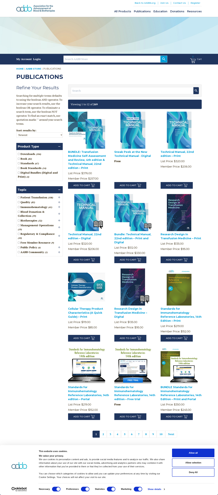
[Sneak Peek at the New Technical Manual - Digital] (132, 131)
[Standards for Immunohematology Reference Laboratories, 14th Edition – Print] (179, 287)
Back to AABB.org (145, 2)
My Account (24, 59)
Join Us (164, 2)
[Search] (163, 59)
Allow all (193, 453)
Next (171, 434)
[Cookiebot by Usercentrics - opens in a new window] (19, 489)
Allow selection (193, 462)
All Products (122, 11)
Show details (154, 489)
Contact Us (179, 2)
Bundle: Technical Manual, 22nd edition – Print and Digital (132, 238)
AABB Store (33, 68)
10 (160, 434)
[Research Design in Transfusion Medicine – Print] (179, 213)
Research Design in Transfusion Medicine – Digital (130, 312)
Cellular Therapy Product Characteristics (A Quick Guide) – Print (85, 312)
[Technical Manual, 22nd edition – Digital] (86, 213)
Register (195, 2)
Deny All (193, 472)
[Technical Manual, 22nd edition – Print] (179, 131)
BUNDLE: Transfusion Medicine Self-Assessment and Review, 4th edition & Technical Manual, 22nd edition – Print (87, 160)
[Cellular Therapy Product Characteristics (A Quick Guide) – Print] (86, 287)
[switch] (85, 489)
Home (20, 68)
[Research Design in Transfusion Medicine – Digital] (132, 287)
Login (37, 59)
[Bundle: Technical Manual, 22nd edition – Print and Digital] (132, 213)
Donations (177, 11)
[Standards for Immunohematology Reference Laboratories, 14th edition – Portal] (86, 366)
